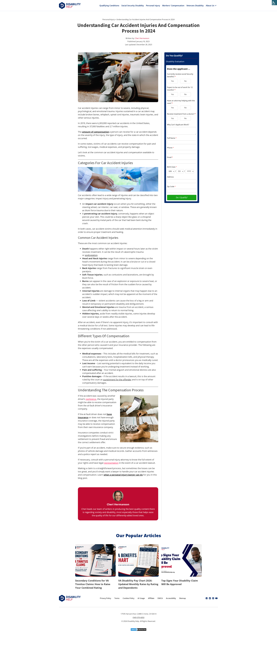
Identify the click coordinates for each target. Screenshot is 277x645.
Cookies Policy (128, 598)
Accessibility (171, 598)
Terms (117, 598)
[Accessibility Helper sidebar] (274, 2)
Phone (170, 147)
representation (111, 462)
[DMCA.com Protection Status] (138, 630)
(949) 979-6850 (138, 617)
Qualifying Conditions (109, 5)
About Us (210, 5)
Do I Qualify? (182, 197)
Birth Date (172, 167)
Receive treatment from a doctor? (181, 114)
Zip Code (171, 186)
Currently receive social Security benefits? (180, 75)
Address (170, 177)
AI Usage (141, 598)
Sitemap (182, 598)
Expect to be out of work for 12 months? (180, 88)
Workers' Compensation (173, 5)
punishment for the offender (117, 379)
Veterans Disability (195, 5)
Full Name (172, 138)
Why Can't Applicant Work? (178, 124)
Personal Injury (153, 5)
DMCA (160, 598)
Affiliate (151, 598)
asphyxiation (91, 255)
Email (170, 157)
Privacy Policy (105, 598)
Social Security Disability (132, 5)
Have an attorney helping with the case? (181, 101)
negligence (91, 399)
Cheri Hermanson (142, 38)
